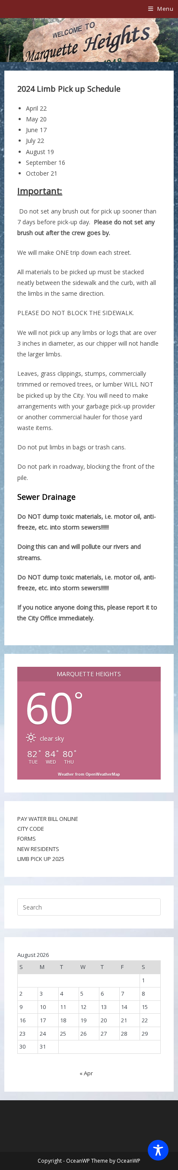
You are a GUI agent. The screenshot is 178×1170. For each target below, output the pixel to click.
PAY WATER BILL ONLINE (47, 819)
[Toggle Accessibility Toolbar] (158, 1150)
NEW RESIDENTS (38, 849)
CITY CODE (30, 829)
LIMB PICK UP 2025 (40, 859)
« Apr (86, 1073)
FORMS (26, 838)
